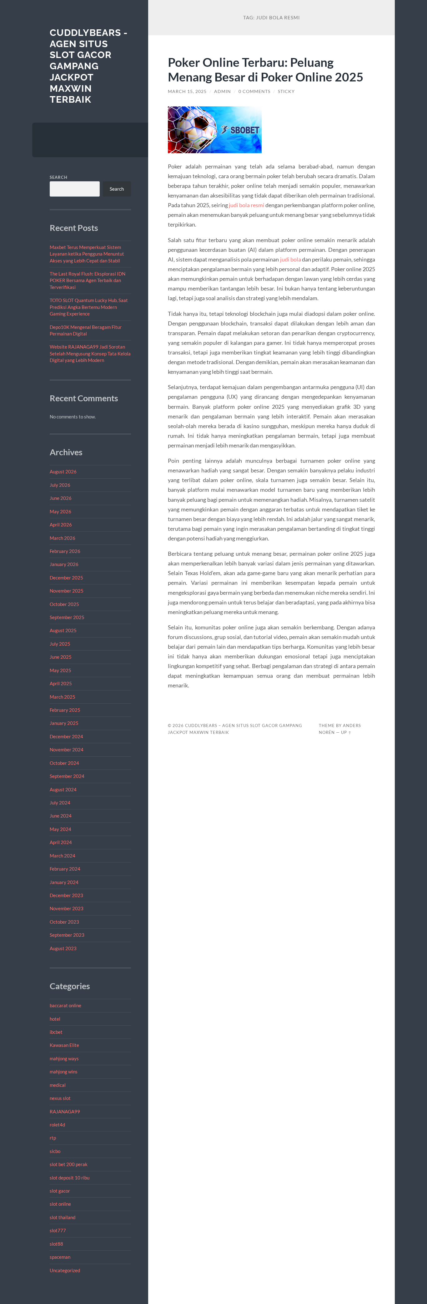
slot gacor (60, 1191)
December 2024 (66, 736)
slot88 (56, 1244)
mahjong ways (64, 1058)
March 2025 (62, 697)
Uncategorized (65, 1270)
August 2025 (63, 630)
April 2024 (61, 842)
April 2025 (61, 683)
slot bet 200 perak (69, 1164)
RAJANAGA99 (65, 1111)
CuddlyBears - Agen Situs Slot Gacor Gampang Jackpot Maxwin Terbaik (89, 66)
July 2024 (60, 802)
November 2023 (66, 908)
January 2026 (64, 564)
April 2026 (61, 524)
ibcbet (56, 1032)
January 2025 (64, 723)
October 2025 (64, 604)
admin (222, 91)
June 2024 (61, 815)
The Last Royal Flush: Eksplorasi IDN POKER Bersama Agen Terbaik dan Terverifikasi (87, 280)
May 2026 (60, 511)
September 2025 (67, 617)
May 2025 (60, 670)
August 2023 (63, 948)
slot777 (58, 1230)
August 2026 (63, 471)
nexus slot (60, 1098)
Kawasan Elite (64, 1045)
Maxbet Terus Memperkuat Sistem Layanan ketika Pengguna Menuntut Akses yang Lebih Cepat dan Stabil (87, 253)
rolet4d (57, 1124)
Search (59, 177)
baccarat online (65, 1005)
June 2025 (61, 657)
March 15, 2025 (187, 91)
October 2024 (64, 763)
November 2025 (66, 590)
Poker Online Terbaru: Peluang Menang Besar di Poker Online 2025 (266, 69)
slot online (60, 1204)
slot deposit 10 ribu (69, 1177)
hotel (55, 1019)
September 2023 (67, 935)
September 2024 (67, 776)
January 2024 (64, 882)
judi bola (290, 259)
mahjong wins (64, 1071)
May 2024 (60, 829)
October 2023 (64, 922)
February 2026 (65, 551)
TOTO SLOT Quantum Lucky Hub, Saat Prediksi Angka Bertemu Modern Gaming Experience (89, 306)
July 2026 (60, 485)
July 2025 (60, 644)
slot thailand (62, 1217)
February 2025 (65, 710)
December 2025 (66, 577)
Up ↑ (346, 732)
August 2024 (63, 789)
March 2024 (62, 855)
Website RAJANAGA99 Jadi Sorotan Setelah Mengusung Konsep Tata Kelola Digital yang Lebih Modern (90, 353)
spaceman (60, 1257)
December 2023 (66, 895)
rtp (53, 1137)
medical (58, 1085)
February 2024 (65, 869)
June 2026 (61, 498)
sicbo (55, 1151)
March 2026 (62, 538)
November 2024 (66, 749)
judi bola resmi (246, 205)
